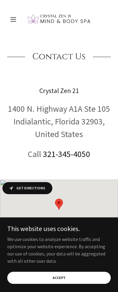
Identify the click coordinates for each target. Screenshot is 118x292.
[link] (59, 19)
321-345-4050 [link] (66, 154)
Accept (59, 277)
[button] (15, 19)
